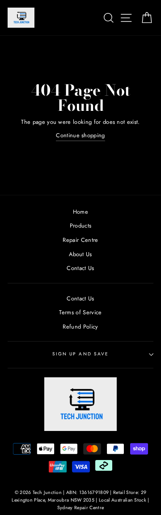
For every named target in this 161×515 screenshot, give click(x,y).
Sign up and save (80, 353)
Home (80, 211)
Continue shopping (80, 135)
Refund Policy (80, 326)
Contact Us (80, 268)
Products (81, 225)
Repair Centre (80, 240)
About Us (80, 254)
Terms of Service (80, 312)
